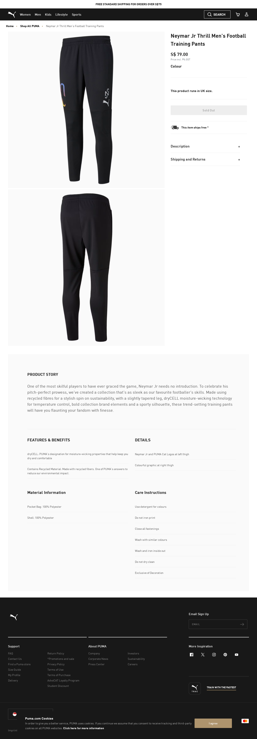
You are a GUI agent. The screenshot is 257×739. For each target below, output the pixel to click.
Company (94, 653)
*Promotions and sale (60, 658)
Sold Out (209, 110)
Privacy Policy (55, 664)
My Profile (14, 675)
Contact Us (15, 658)
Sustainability (136, 658)
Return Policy (55, 653)
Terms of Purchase (58, 675)
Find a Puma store (19, 664)
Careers (133, 664)
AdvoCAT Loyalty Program (63, 680)
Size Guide (14, 669)
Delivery (13, 680)
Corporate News (98, 658)
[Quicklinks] (246, 14)
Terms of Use (55, 669)
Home (10, 26)
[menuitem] (25, 14)
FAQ (10, 653)
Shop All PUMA (29, 26)
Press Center (96, 664)
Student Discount (58, 685)
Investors (133, 653)
